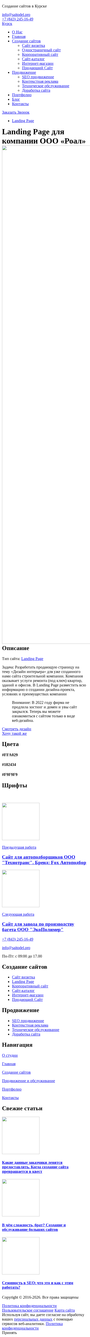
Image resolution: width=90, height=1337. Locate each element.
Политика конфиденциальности (29, 1306)
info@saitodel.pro (16, 14)
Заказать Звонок (16, 112)
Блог (16, 99)
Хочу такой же (14, 733)
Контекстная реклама (40, 81)
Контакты (20, 104)
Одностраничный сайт (41, 50)
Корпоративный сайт (40, 54)
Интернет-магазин (38, 63)
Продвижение (24, 72)
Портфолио (22, 95)
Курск (7, 23)
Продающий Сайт (37, 68)
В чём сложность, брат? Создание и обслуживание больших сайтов (34, 1227)
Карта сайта (64, 1310)
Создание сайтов (26, 41)
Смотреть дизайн (16, 729)
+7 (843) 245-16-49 (17, 19)
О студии (10, 1055)
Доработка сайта (36, 90)
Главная (19, 36)
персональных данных (33, 1319)
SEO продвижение (38, 77)
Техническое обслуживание (45, 86)
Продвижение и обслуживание (28, 1081)
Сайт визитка (33, 45)
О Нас (17, 32)
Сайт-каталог (33, 59)
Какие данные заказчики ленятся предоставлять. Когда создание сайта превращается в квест (35, 1167)
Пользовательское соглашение (28, 1310)
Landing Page (23, 121)
